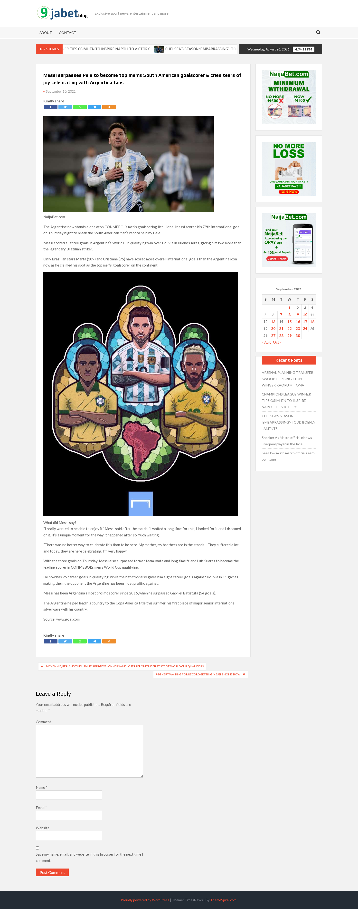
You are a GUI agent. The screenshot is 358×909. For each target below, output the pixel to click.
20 (273, 328)
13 (273, 321)
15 (289, 321)
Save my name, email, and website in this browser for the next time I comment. (89, 857)
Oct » (277, 342)
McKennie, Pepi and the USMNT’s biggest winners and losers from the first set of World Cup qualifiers (125, 666)
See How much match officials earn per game (288, 456)
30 (298, 335)
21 (281, 328)
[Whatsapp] (80, 107)
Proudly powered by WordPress (145, 900)
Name (41, 787)
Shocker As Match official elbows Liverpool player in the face (287, 440)
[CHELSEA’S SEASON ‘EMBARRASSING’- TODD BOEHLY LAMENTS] (131, 49)
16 (298, 321)
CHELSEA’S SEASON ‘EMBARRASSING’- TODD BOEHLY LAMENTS (191, 49)
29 (289, 335)
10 (305, 314)
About (45, 32)
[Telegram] (94, 107)
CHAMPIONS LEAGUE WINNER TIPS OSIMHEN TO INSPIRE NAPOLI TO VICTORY (286, 400)
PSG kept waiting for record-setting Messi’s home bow (198, 674)
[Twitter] (65, 107)
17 (305, 321)
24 (305, 328)
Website (42, 828)
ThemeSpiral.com (223, 900)
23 (298, 328)
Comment (43, 722)
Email (41, 807)
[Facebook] (50, 107)
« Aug (266, 342)
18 (312, 321)
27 (273, 335)
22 (289, 328)
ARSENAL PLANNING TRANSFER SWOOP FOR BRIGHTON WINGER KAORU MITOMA (287, 378)
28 (281, 335)
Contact (67, 32)
